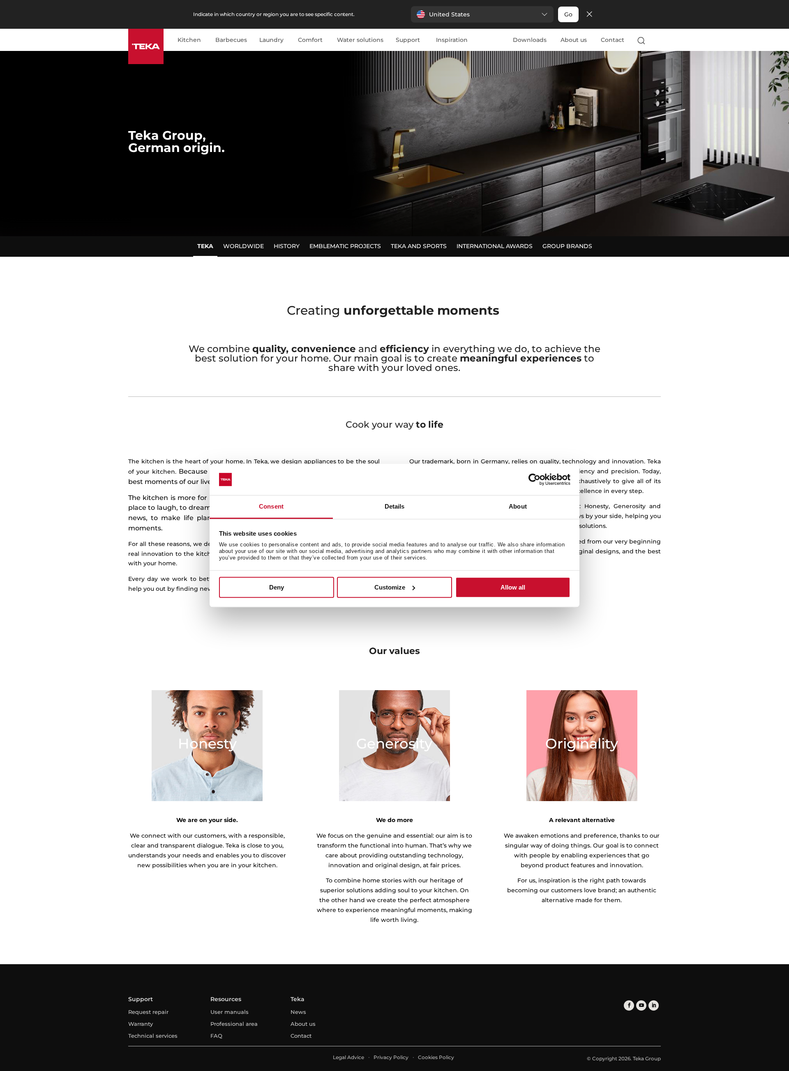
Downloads (530, 40)
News (298, 1012)
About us (574, 40)
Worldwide (243, 246)
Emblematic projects (345, 246)
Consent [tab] (271, 506)
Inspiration (452, 40)
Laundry (271, 40)
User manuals (229, 1012)
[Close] (589, 14)
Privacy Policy (391, 1057)
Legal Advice (348, 1057)
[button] (482, 14)
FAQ (216, 1035)
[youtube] (641, 1005)
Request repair (148, 1012)
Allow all (513, 587)
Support (408, 40)
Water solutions (360, 40)
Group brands (567, 246)
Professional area (234, 1023)
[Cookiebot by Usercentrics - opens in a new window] (534, 479)
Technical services (153, 1035)
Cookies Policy (436, 1057)
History (287, 246)
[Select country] (657, 40)
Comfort (310, 40)
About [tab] (518, 506)
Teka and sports (419, 246)
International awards (495, 246)
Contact (612, 40)
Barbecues (231, 40)
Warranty (140, 1023)
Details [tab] (395, 506)
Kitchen (189, 40)
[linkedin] (653, 1005)
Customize (389, 587)
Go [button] (568, 14)
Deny (276, 587)
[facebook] (629, 1005)
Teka (205, 246)
